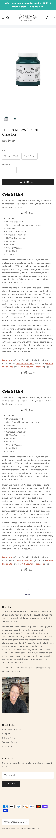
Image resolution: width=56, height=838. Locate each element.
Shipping (6, 733)
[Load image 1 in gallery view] (28, 69)
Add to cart (28, 182)
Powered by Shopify (31, 829)
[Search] (9, 18)
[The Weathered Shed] (28, 18)
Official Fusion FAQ (25, 363)
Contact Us (7, 746)
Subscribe (11, 783)
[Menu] (3, 18)
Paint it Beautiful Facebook (31, 366)
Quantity (6, 164)
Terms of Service (9, 742)
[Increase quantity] (21, 170)
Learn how (7, 360)
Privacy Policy (8, 738)
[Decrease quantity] (5, 170)
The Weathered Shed (15, 829)
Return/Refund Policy (11, 729)
